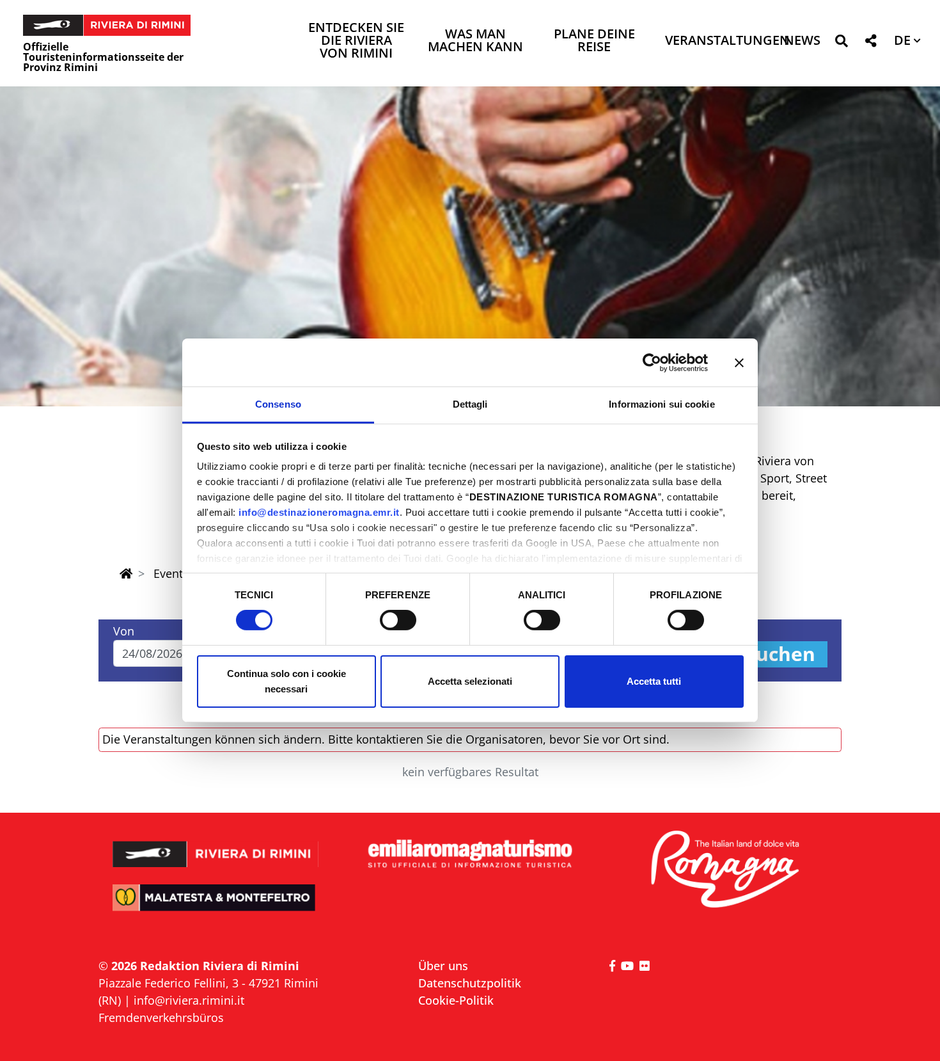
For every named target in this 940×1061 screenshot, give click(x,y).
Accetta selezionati (470, 681)
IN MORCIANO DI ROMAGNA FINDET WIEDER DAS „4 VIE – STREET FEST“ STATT (470, 336)
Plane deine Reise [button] (594, 41)
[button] (841, 43)
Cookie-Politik (456, 1000)
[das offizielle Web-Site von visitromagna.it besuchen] (724, 870)
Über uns (443, 965)
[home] (126, 573)
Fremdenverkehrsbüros (161, 1017)
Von (123, 631)
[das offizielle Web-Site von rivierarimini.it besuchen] (215, 845)
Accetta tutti (654, 681)
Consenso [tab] (278, 404)
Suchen (780, 654)
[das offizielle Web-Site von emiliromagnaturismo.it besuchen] (469, 854)
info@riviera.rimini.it (189, 1000)
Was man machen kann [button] (475, 41)
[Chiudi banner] (739, 362)
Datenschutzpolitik (469, 983)
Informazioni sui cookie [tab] (661, 404)
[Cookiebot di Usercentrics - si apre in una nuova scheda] (652, 362)
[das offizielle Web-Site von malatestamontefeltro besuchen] (215, 906)
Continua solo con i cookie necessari (286, 681)
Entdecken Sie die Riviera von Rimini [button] (356, 41)
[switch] (398, 620)
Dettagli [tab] (470, 404)
